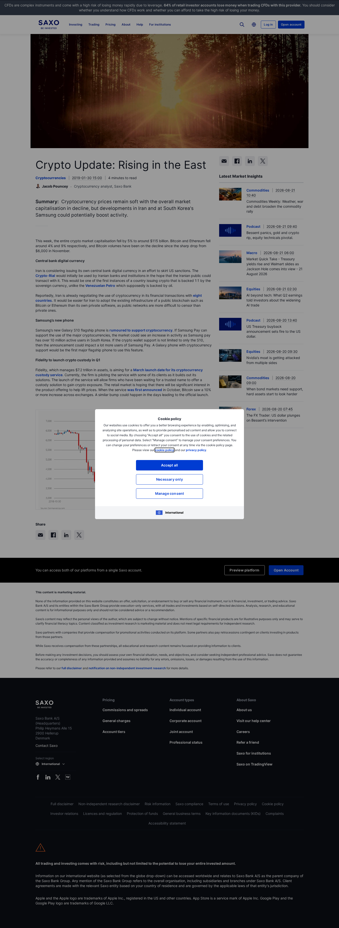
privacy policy (196, 450)
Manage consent (169, 493)
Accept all (169, 465)
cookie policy (164, 450)
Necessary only (169, 479)
